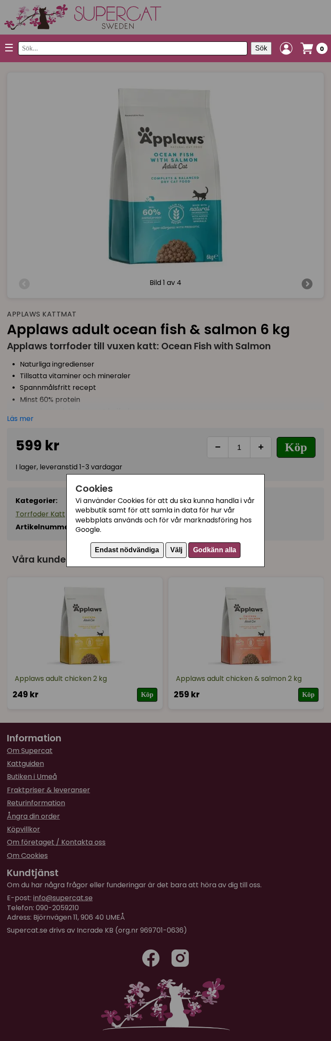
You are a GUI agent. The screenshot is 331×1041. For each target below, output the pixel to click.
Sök (261, 48)
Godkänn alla (214, 550)
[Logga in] (286, 48)
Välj (176, 550)
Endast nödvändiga (127, 550)
